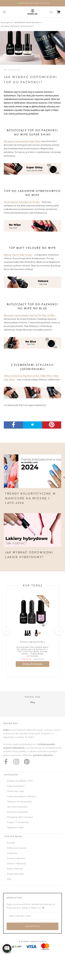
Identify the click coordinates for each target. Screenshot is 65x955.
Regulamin (12, 853)
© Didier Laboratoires (32, 941)
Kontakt (11, 843)
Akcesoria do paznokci (17, 807)
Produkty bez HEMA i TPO (20, 781)
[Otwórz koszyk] (58, 12)
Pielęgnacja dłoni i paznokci (20, 817)
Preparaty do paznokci (17, 812)
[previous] (6, 631)
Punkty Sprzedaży (15, 874)
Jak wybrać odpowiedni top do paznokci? (17, 26)
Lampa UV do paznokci (18, 822)
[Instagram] (16, 761)
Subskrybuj (32, 926)
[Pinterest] (27, 761)
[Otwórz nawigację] (4, 12)
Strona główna (6, 22)
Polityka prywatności (17, 848)
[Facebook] (6, 761)
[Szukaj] (51, 12)
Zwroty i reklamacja (16, 864)
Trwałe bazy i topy (15, 791)
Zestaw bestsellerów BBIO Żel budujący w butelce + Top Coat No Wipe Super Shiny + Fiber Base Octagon (32, 651)
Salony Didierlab (15, 869)
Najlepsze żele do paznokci (19, 802)
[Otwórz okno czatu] (7, 948)
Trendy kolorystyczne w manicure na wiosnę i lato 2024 (30, 498)
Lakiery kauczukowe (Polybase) (22, 796)
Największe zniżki (15, 827)
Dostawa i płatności (16, 858)
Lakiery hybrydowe (16, 786)
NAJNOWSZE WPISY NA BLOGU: (28, 22)
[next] (58, 631)
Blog (9, 879)
